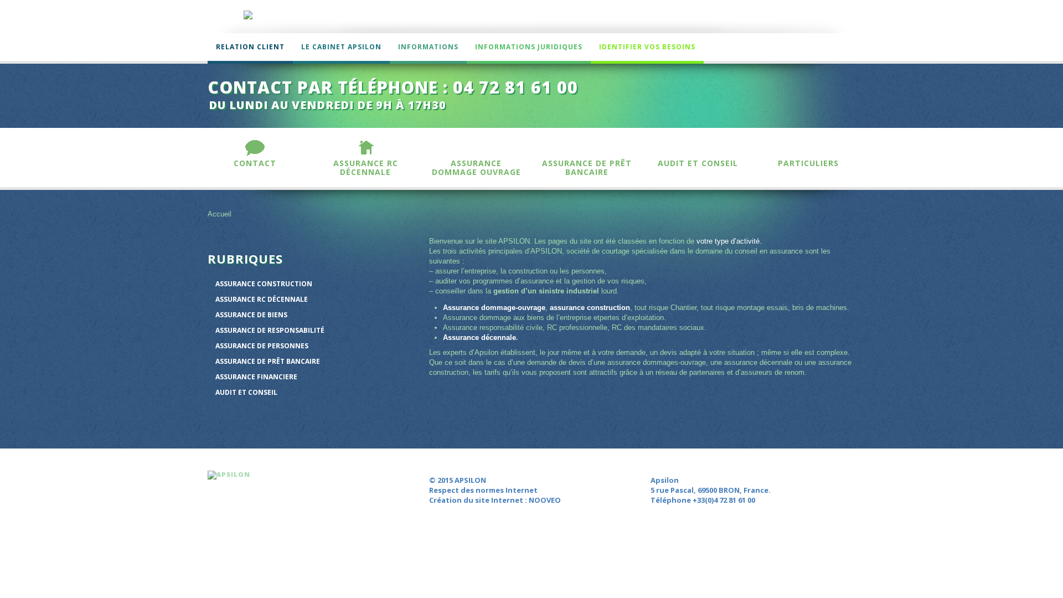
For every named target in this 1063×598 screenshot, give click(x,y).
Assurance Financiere (256, 377)
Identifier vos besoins (647, 46)
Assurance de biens (251, 314)
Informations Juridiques (528, 46)
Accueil (219, 214)
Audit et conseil (246, 392)
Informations (428, 46)
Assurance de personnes (261, 345)
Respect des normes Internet (483, 490)
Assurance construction (263, 283)
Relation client (250, 46)
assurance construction (590, 307)
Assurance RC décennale (261, 299)
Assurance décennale (479, 337)
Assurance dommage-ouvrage (494, 307)
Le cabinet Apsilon (341, 46)
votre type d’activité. (729, 241)
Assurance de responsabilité (269, 330)
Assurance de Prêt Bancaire (267, 361)
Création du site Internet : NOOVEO (495, 500)
